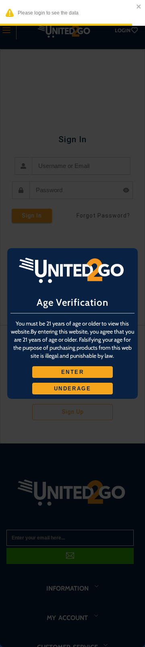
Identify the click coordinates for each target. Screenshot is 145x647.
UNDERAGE (72, 389)
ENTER (72, 372)
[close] (139, 7)
